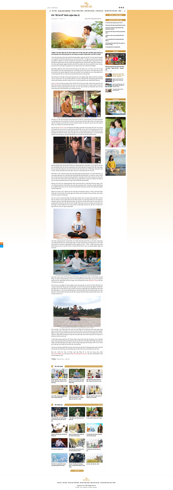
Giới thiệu (54, 10)
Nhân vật (99, 18)
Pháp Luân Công (60, 359)
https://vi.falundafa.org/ (57, 353)
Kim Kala (56, 83)
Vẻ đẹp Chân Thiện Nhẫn (64, 10)
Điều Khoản (85, 487)
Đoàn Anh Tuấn (62, 127)
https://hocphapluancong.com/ (79, 353)
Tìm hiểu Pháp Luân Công (111, 10)
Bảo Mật (90, 487)
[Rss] (119, 7)
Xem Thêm (77, 470)
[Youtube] (123, 7)
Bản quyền (95, 487)
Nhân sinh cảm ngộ (89, 10)
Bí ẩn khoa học (99, 10)
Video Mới (115, 51)
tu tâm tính (67, 359)
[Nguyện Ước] (86, 4)
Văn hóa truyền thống (77, 10)
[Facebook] (121, 7)
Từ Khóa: (53, 359)
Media (119, 10)
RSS (81, 487)
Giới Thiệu (77, 487)
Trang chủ (59, 482)
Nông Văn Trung (93, 280)
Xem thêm (100, 404)
